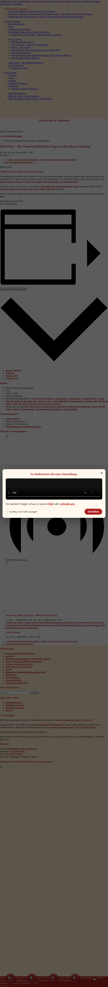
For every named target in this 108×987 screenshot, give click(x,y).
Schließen (93, 511)
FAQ (50, 504)
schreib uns (67, 504)
